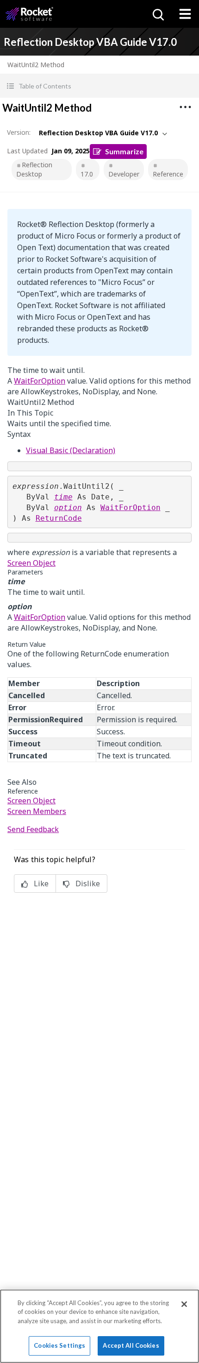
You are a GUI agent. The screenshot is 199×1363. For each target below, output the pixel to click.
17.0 (87, 174)
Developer (123, 174)
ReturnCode (59, 518)
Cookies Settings (59, 1345)
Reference (168, 174)
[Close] (184, 1304)
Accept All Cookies (131, 1345)
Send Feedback (33, 829)
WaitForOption (39, 381)
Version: (19, 132)
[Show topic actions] (185, 107)
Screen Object (31, 563)
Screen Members (36, 811)
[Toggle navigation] (185, 14)
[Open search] (157, 14)
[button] (99, 86)
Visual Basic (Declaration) (70, 450)
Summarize (124, 151)
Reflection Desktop (34, 169)
